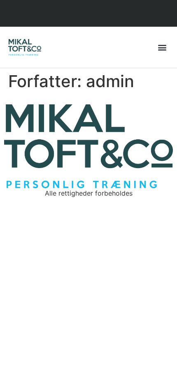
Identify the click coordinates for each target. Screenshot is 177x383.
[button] (162, 47)
